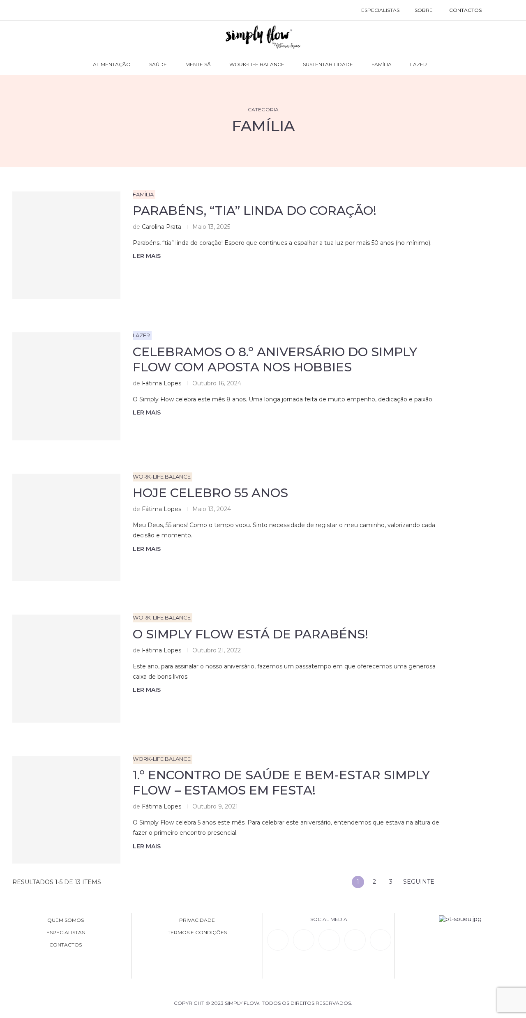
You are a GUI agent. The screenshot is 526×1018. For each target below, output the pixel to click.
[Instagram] (329, 940)
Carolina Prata (161, 226)
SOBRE (424, 10)
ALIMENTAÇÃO (112, 64)
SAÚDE (158, 64)
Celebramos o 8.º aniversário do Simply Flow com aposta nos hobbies (275, 359)
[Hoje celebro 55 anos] (66, 528)
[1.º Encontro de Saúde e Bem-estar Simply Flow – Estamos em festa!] (66, 810)
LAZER (418, 64)
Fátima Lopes (161, 383)
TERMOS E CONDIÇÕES (197, 932)
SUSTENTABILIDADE (328, 64)
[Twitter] (380, 940)
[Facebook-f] (303, 940)
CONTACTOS (465, 10)
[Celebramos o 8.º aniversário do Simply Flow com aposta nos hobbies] (66, 386)
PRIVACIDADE (197, 920)
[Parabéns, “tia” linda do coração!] (66, 245)
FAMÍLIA (381, 64)
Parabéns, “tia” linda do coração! (256, 210)
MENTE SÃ (198, 64)
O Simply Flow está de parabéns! (250, 634)
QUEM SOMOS (65, 920)
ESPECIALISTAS (380, 10)
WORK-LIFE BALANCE (256, 64)
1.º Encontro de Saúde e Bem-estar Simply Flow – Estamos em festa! (281, 782)
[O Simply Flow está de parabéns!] (66, 669)
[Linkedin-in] (277, 940)
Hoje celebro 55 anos (210, 492)
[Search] (498, 10)
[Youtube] (355, 940)
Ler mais (147, 256)
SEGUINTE (419, 881)
